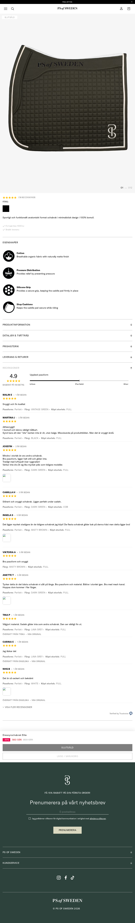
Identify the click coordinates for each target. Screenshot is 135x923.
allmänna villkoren (98, 818)
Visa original (34, 634)
